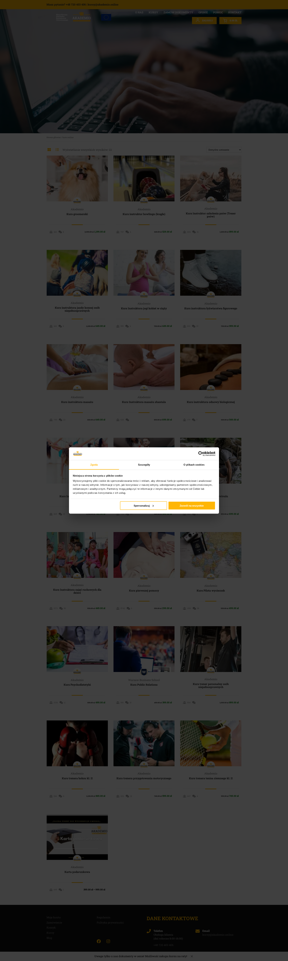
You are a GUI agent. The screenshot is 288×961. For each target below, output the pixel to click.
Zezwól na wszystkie (192, 505)
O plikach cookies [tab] (194, 464)
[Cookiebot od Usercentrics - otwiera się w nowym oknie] (200, 453)
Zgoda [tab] (94, 464)
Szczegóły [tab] (144, 464)
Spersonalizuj (142, 505)
